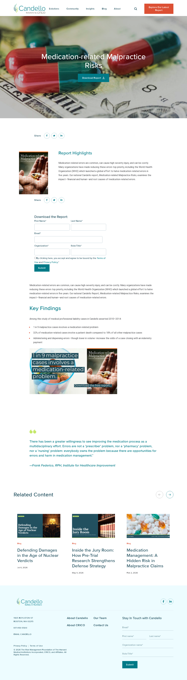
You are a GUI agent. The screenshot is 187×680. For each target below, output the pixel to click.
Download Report (91, 77)
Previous (159, 494)
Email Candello (22, 634)
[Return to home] (29, 601)
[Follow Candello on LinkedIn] (170, 601)
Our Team (100, 618)
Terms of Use (36, 646)
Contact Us (101, 625)
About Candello (77, 618)
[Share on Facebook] (47, 136)
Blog (104, 8)
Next (169, 494)
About (117, 8)
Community (72, 8)
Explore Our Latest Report (159, 9)
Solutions (54, 8)
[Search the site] (136, 8)
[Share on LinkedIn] (61, 136)
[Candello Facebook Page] (163, 601)
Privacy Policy (50, 262)
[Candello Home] (29, 8)
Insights (90, 8)
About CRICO (76, 625)
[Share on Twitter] (54, 136)
